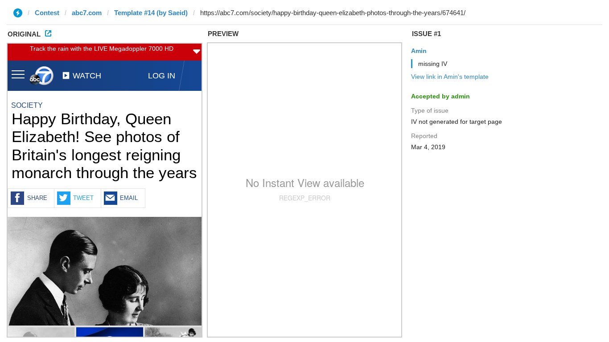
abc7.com (87, 12)
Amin (419, 50)
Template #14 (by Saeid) (151, 12)
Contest (47, 12)
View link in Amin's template (450, 76)
